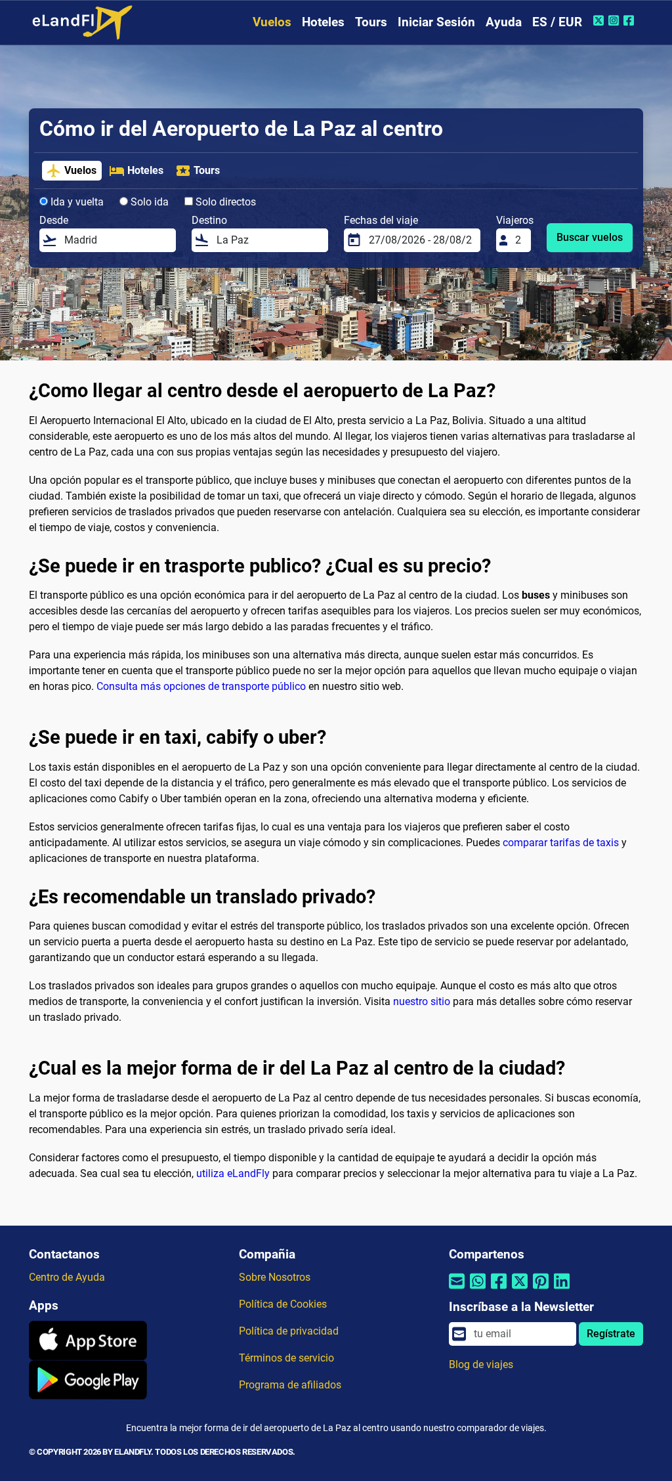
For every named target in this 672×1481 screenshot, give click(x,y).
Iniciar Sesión (436, 22)
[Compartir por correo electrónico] (457, 1289)
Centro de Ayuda (67, 1277)
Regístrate (611, 1333)
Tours (371, 22)
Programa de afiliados (290, 1385)
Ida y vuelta (76, 202)
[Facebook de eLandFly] (630, 20)
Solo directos (224, 202)
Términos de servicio (286, 1358)
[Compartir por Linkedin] (562, 1289)
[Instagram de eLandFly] (615, 20)
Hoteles (323, 22)
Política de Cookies (283, 1304)
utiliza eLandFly (233, 1173)
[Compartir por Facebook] (499, 1289)
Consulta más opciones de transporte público (201, 686)
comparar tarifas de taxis (561, 842)
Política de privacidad (289, 1331)
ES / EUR (557, 22)
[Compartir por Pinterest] (541, 1289)
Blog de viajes (481, 1364)
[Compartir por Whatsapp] (478, 1289)
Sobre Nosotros (274, 1277)
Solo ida (148, 202)
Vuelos (272, 22)
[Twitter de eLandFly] (600, 20)
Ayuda (504, 22)
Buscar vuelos (589, 237)
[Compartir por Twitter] (520, 1289)
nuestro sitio (421, 1001)
